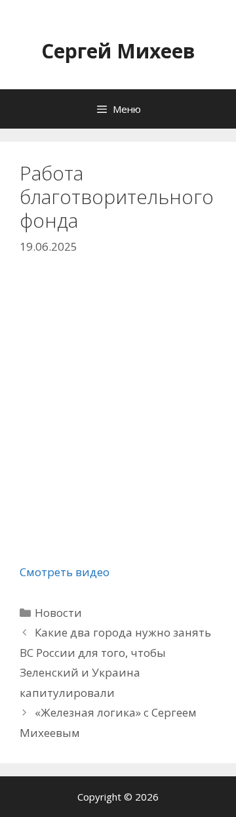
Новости (58, 612)
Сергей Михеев (118, 50)
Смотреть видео (64, 571)
